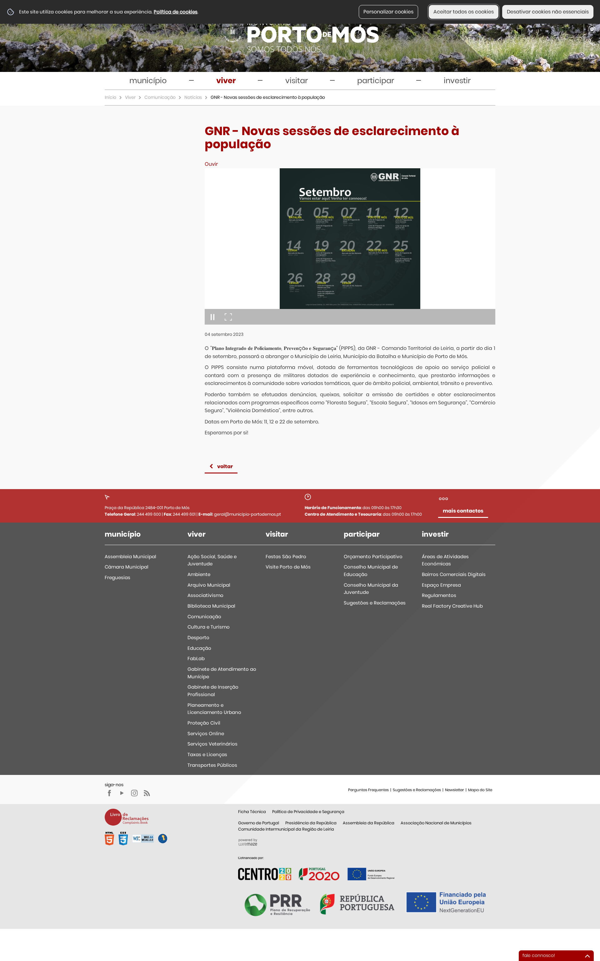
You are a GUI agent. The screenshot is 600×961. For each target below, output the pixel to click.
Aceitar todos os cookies (463, 11)
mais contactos (463, 510)
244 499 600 (149, 514)
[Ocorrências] (591, 55)
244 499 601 (184, 514)
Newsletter (454, 789)
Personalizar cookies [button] (388, 11)
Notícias (193, 97)
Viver (130, 97)
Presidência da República (311, 823)
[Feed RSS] (147, 793)
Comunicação (160, 97)
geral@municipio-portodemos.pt (247, 514)
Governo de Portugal (258, 823)
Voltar (225, 466)
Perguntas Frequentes (368, 789)
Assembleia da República (368, 823)
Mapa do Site (480, 789)
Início (110, 97)
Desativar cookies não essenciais (548, 11)
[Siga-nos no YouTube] (122, 793)
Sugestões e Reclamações (417, 789)
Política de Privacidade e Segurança (308, 812)
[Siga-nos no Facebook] (109, 793)
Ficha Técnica (252, 812)
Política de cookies (176, 11)
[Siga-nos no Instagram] (134, 793)
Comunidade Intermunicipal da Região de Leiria (286, 829)
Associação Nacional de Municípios (436, 823)
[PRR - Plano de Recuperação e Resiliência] (316, 868)
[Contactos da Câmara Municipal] (591, 42)
